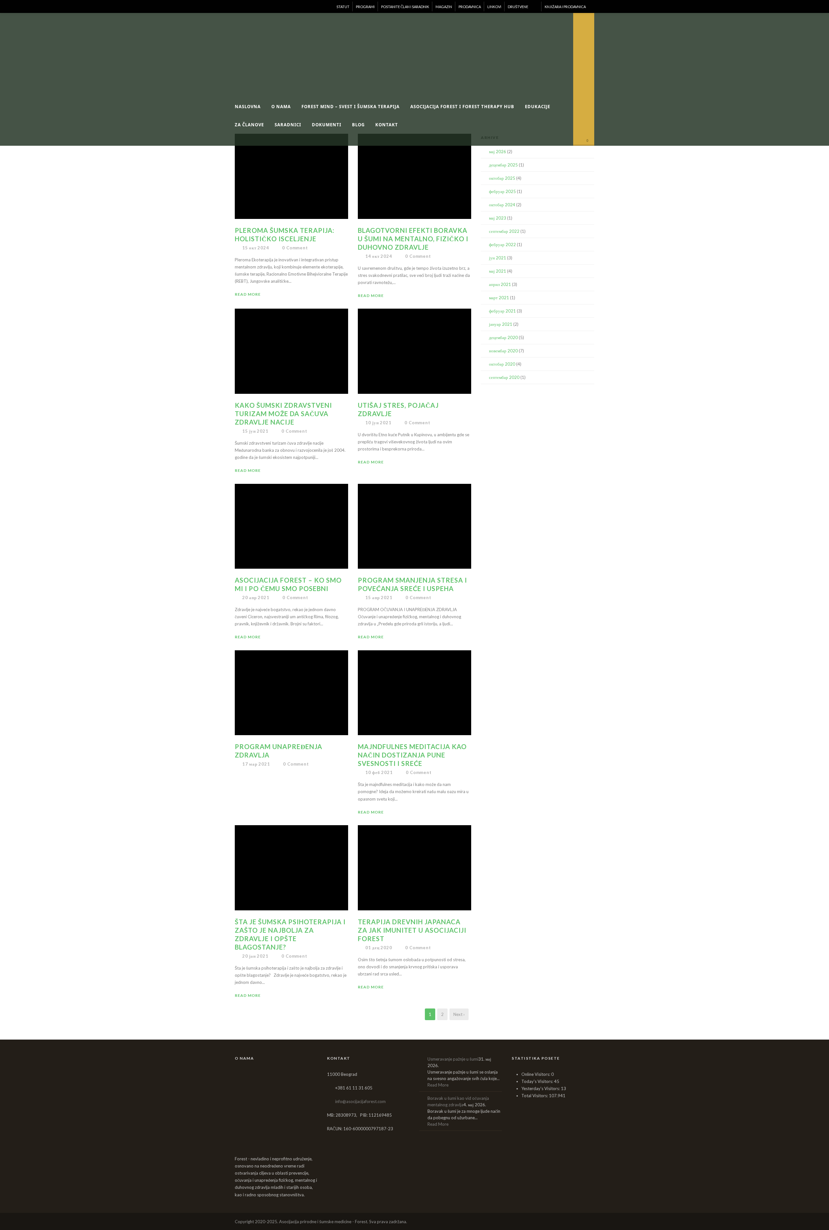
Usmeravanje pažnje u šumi (452, 1059)
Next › (459, 1014)
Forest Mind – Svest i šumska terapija (350, 106)
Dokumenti (326, 125)
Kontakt (386, 125)
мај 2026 (497, 151)
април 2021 (500, 284)
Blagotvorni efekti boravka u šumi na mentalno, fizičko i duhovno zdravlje (413, 238)
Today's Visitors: (537, 1081)
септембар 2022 (504, 231)
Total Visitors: (535, 1095)
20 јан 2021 (255, 956)
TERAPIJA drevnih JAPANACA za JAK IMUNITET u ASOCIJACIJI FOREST (412, 930)
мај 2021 (497, 271)
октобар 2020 (502, 364)
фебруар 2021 (502, 310)
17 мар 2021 (256, 764)
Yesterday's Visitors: (541, 1088)
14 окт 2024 (378, 256)
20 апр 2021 (255, 597)
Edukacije (537, 106)
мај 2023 (497, 218)
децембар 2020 (503, 337)
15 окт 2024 (255, 247)
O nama (281, 106)
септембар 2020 (504, 377)
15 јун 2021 (255, 431)
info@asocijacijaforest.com (360, 1101)
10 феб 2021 (379, 772)
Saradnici (288, 125)
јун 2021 (497, 257)
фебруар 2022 (502, 244)
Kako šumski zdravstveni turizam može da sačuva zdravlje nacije (283, 413)
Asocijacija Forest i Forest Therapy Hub (462, 106)
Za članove (249, 125)
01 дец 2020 (378, 947)
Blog (358, 125)
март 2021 (499, 297)
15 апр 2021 (378, 597)
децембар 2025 (503, 164)
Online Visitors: (536, 1074)
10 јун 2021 (378, 422)
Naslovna (248, 106)
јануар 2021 (500, 324)
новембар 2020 (503, 350)
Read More (248, 294)
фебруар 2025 (502, 191)
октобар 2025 (502, 178)
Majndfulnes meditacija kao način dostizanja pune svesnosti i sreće (412, 755)
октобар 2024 (502, 204)
